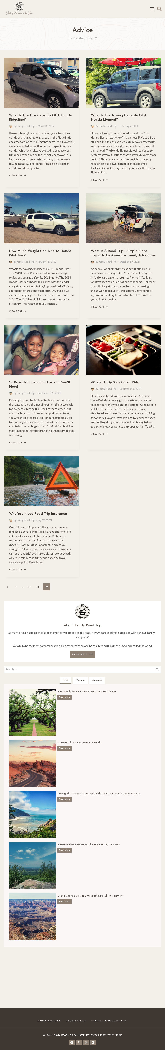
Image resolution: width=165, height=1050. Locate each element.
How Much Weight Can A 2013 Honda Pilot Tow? (40, 252)
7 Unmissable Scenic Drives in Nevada (79, 742)
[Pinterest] (93, 1042)
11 (38, 587)
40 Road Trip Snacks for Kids (114, 382)
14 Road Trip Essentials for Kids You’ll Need (39, 384)
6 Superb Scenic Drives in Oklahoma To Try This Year (88, 844)
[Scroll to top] (156, 1038)
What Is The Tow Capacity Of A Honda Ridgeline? (40, 117)
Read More (65, 698)
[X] (79, 1042)
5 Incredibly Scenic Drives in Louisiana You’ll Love (86, 691)
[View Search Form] (159, 8)
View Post (17, 175)
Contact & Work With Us (109, 1020)
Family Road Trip (26, 126)
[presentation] (41, 83)
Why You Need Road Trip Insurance (38, 513)
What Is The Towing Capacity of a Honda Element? (118, 117)
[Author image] (10, 126)
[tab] (65, 680)
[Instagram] (86, 1042)
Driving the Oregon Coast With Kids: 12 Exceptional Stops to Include (98, 793)
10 (29, 587)
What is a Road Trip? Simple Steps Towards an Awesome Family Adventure (123, 252)
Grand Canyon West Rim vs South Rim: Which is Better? (90, 896)
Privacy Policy (76, 1020)
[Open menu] (151, 9)
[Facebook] (72, 1042)
